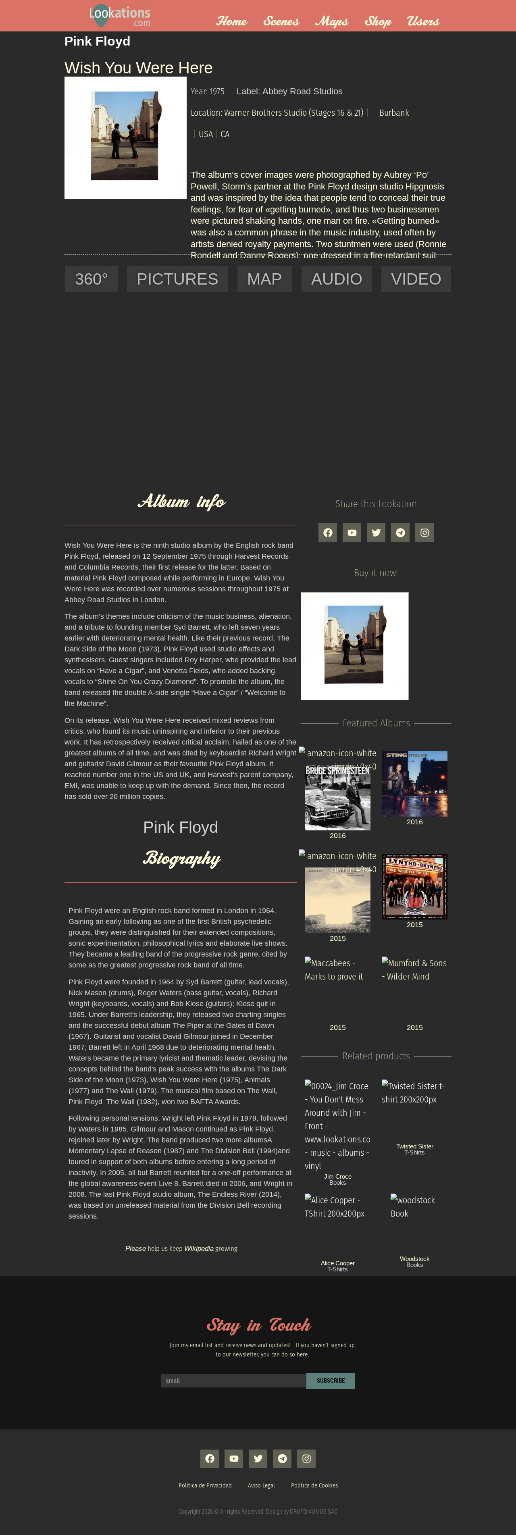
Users (423, 21)
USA (206, 134)
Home (231, 21)
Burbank (394, 112)
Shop (377, 21)
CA (225, 134)
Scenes (281, 21)
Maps (331, 21)
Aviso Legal (261, 1485)
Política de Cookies (314, 1485)
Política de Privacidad (205, 1485)
